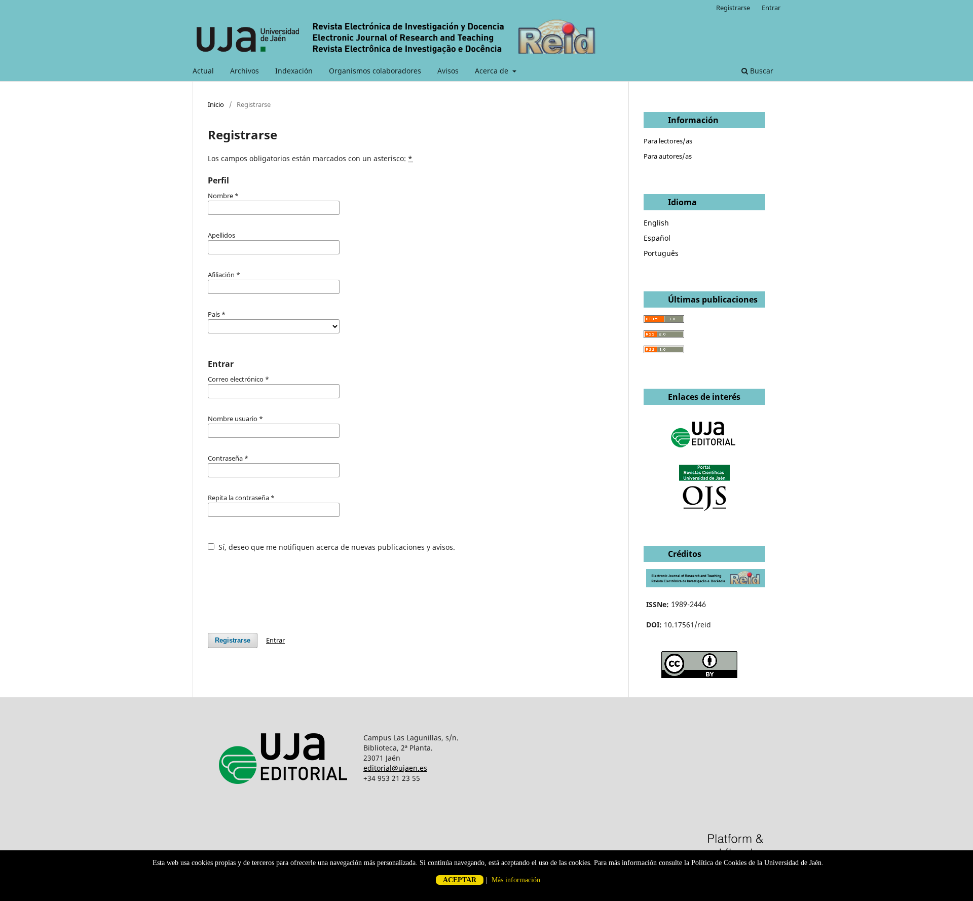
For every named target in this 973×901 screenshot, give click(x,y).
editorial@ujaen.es (395, 768)
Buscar (760, 71)
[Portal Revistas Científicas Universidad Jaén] (704, 508)
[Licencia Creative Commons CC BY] (699, 675)
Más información (516, 880)
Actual (203, 71)
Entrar (771, 7)
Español (657, 238)
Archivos (244, 71)
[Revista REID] (705, 584)
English (656, 223)
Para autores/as (668, 156)
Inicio (216, 104)
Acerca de (492, 71)
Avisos (448, 71)
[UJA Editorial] (704, 452)
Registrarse (733, 7)
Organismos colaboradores (375, 71)
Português (661, 253)
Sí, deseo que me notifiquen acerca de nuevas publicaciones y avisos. (335, 547)
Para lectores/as (668, 140)
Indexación (294, 71)
